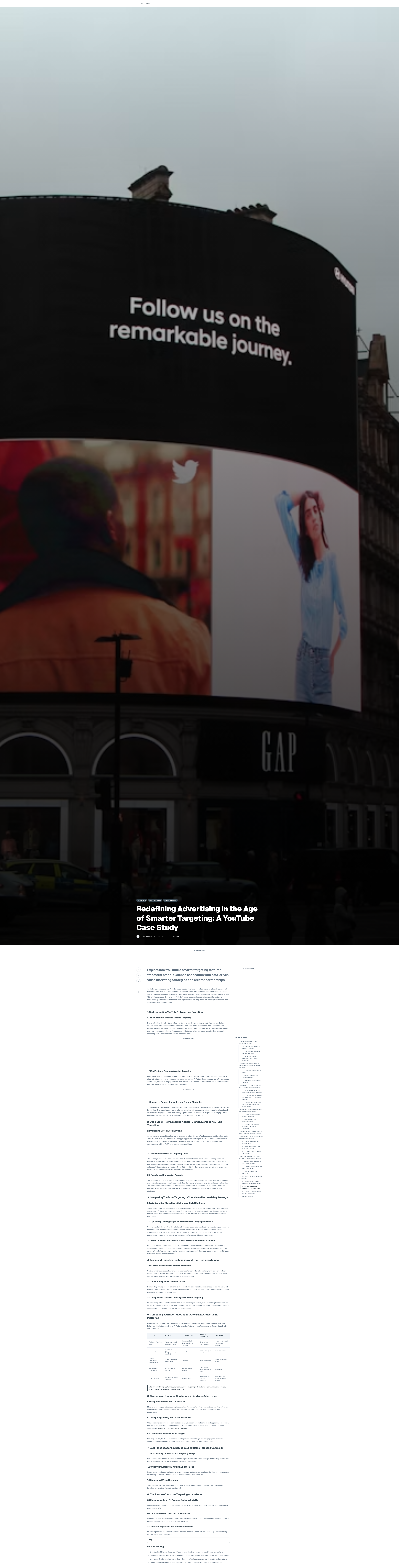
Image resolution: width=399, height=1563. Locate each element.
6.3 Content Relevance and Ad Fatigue (251, 1152)
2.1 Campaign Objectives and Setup (252, 1072)
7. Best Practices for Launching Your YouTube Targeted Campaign (250, 1157)
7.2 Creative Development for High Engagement (252, 1167)
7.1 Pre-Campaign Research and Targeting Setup (251, 1162)
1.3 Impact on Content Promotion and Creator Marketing (250, 1058)
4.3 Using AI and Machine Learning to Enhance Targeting (250, 1127)
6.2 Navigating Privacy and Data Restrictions (251, 1147)
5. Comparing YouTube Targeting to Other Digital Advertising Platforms (250, 1133)
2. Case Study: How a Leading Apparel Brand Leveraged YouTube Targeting (250, 1066)
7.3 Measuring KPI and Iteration (249, 1172)
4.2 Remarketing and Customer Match (249, 1121)
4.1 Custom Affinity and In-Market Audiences (251, 1116)
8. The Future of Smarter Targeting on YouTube (250, 1177)
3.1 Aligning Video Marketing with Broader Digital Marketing (252, 1091)
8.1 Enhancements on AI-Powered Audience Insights (251, 1182)
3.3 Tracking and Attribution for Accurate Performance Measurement (251, 1105)
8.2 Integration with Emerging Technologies (251, 1187)
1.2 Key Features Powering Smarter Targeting (251, 1052)
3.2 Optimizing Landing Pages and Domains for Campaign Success (252, 1097)
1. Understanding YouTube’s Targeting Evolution (248, 1042)
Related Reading (247, 1196)
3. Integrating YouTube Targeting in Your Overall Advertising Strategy (250, 1086)
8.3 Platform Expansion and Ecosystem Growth (251, 1192)
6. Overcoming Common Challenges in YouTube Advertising (251, 1138)
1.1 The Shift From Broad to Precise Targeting (251, 1047)
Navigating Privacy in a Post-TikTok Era (172, 1428)
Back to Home (145, 3)
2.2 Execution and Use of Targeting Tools (250, 1077)
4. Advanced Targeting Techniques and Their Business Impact (250, 1111)
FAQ (150, 1540)
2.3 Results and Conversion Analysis (251, 1081)
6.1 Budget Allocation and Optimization (250, 1142)
